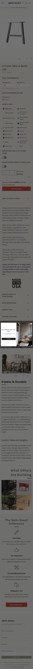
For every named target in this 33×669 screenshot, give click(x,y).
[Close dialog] (31, 323)
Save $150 (8, 338)
